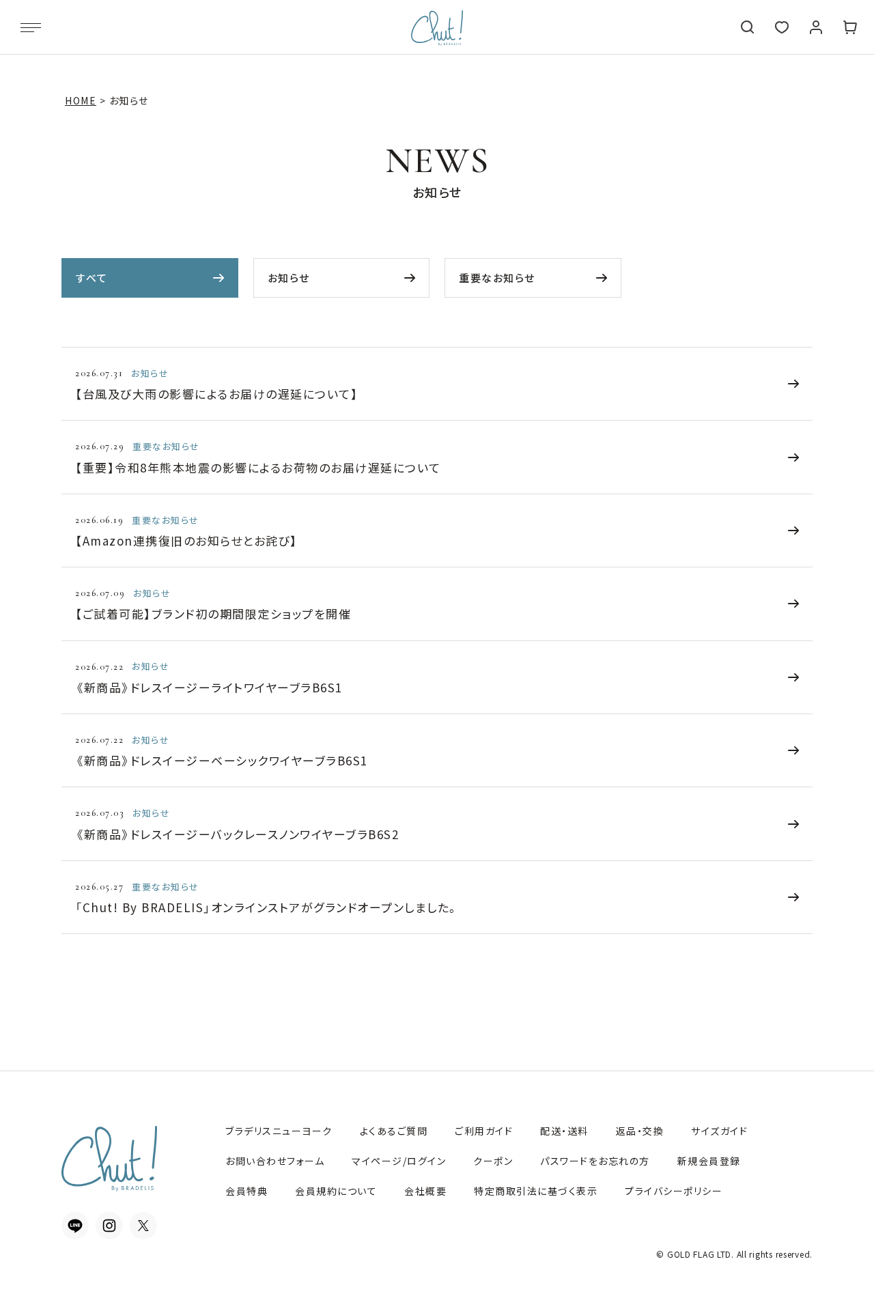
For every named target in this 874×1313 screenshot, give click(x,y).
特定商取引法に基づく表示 (535, 1191)
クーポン (493, 1161)
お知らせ (289, 277)
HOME (80, 100)
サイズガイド (719, 1130)
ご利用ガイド (484, 1130)
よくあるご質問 (394, 1130)
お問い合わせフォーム (274, 1161)
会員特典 (246, 1191)
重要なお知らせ (497, 277)
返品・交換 (640, 1130)
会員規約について (336, 1191)
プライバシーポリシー (673, 1191)
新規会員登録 (709, 1161)
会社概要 (425, 1191)
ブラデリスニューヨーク (279, 1130)
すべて (92, 277)
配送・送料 (564, 1130)
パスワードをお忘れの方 (595, 1161)
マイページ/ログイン (399, 1161)
